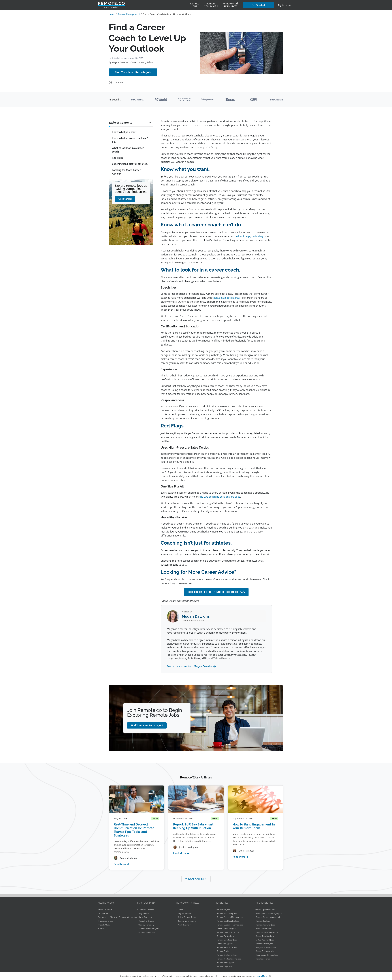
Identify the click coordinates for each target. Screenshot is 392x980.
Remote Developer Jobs (227, 939)
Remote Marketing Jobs (227, 955)
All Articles (180, 909)
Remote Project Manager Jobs (268, 917)
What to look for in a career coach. (128, 149)
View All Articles (194, 878)
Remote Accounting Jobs (227, 913)
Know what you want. (124, 132)
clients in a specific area (226, 297)
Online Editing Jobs (225, 943)
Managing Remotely (146, 921)
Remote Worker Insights (148, 928)
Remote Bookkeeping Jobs (228, 921)
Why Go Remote (184, 913)
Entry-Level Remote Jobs (266, 947)
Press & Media (104, 924)
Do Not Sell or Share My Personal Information (117, 917)
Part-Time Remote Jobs (265, 958)
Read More (122, 864)
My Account (285, 5)
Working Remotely (146, 924)
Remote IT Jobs (223, 951)
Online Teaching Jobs (265, 936)
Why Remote (143, 913)
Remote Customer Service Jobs (230, 924)
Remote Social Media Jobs (267, 932)
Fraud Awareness (105, 921)
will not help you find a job (251, 236)
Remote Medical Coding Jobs (229, 958)
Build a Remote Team (187, 917)
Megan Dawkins (120, 62)
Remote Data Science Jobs (228, 932)
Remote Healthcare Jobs (227, 947)
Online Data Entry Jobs (226, 928)
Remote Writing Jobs (264, 943)
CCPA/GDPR (103, 913)
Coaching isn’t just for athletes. (130, 164)
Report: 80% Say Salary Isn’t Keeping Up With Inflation (193, 826)
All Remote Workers (146, 932)
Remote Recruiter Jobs (265, 924)
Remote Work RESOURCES (230, 5)
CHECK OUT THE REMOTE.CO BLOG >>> (216, 592)
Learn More (261, 976)
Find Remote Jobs (223, 909)
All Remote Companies (146, 909)
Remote (194, 5)
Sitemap (101, 928)
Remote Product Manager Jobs (269, 913)
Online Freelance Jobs (265, 951)
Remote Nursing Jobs (226, 962)
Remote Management (187, 921)
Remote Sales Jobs (264, 928)
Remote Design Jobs (225, 936)
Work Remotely (184, 924)
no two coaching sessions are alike (220, 496)
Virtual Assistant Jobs (265, 939)
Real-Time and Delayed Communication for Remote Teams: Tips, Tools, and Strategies (134, 830)
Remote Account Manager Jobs (230, 917)
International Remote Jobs (267, 955)
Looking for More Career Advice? (126, 172)
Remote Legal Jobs (224, 966)
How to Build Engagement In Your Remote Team (254, 826)
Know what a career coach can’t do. (130, 140)
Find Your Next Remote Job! (133, 72)
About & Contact (105, 909)
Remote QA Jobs (263, 921)
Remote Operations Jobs (265, 909)
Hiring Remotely (145, 917)
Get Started (258, 5)
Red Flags (117, 158)
